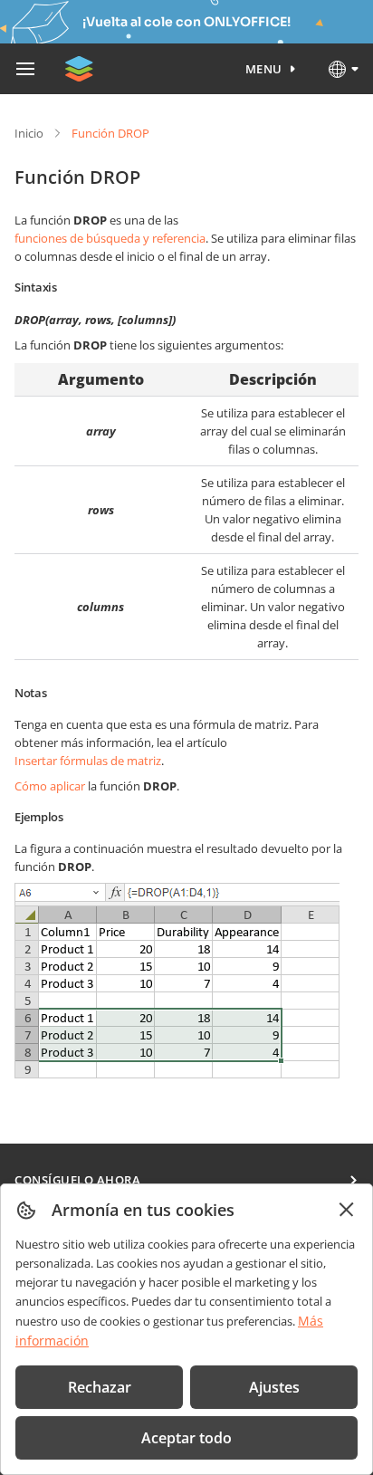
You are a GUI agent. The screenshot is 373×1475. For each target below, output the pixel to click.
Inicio (28, 133)
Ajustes (274, 1387)
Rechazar (99, 1387)
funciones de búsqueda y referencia (110, 238)
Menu (263, 69)
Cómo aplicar (49, 786)
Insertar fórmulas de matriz (87, 760)
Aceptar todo (186, 1438)
